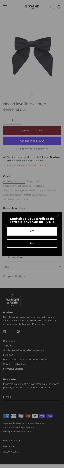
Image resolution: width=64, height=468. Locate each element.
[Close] (58, 216)
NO (32, 243)
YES (32, 231)
